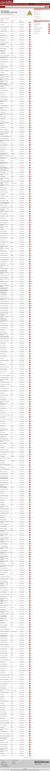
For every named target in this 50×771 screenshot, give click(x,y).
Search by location (36, 14)
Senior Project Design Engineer (5, 55)
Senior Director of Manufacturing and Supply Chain (4, 163)
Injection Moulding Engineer (4, 532)
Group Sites (13, 763)
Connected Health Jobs (43, 769)
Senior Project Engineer (4, 438)
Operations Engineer (3, 371)
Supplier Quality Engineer (4, 220)
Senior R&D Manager (3, 526)
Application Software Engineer (5, 303)
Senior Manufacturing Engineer (5, 136)
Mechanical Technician (3, 349)
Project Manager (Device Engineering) (4, 314)
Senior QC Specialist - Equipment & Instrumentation (4, 170)
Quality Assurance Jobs (37, 769)
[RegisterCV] (12, 4)
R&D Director (2, 694)
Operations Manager (3, 147)
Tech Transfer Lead (3, 142)
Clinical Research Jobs (32, 770)
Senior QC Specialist (3, 61)
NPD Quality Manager (3, 22)
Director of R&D (2, 172)
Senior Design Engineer (4, 554)
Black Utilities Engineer (3, 35)
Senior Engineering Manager (4, 26)
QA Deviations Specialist (4, 59)
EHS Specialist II (2, 176)
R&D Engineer (2, 72)
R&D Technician (2, 432)
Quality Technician (3, 88)
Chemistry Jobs (3, 769)
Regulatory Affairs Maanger (4, 338)
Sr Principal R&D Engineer (4, 259)
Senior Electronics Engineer (4, 377)
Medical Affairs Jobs (15, 770)
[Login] (31, 4)
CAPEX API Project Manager (4, 131)
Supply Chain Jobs (30, 769)
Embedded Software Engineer (5, 629)
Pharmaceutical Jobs (13, 769)
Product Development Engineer (5, 384)
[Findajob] (2, 6)
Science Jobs (26, 770)
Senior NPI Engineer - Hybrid (4, 207)
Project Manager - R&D (3, 242)
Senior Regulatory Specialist (4, 382)
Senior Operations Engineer (4, 589)
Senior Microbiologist (3, 443)
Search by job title (36, 16)
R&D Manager (2, 329)
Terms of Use (14, 762)
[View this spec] (29, 22)
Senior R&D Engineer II (3, 261)
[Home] (2, 4)
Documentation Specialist (4, 305)
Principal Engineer (3, 399)
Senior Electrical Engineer (4, 268)
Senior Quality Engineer (4, 213)
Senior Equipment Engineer (4, 508)
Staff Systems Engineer (3, 351)
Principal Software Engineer (4, 513)
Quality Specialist (3, 397)
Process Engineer (3, 672)
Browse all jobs (36, 12)
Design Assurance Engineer (4, 70)
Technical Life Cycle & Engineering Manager (3, 487)
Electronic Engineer (3, 607)
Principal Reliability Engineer (4, 301)
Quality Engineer (2, 189)
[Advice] (21, 4)
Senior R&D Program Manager (5, 594)
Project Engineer (2, 353)
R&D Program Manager (4, 653)
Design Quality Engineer (4, 327)
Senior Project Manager (4, 105)
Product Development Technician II (3, 404)
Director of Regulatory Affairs (4, 366)
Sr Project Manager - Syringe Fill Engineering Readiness (4, 203)
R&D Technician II (3, 406)
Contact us (35, 19)
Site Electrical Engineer (3, 37)
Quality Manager (2, 94)
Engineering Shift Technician (4, 720)
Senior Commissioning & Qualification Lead (4, 153)
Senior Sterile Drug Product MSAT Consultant (4, 57)
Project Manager (2, 345)
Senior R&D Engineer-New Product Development (4, 738)
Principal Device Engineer (4, 434)
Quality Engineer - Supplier (4, 196)
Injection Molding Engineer (4, 90)
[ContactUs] (26, 4)
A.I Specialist (2, 24)
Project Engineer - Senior (4, 480)
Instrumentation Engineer (4, 66)
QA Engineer (2, 574)
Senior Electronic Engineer (4, 605)
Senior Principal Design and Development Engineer (4, 290)
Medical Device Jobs (25, 769)
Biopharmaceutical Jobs (21, 770)
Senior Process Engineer (4, 277)
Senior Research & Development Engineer (3, 319)
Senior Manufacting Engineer (4, 631)
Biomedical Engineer (3, 657)
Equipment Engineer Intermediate (3, 44)
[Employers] (16, 4)
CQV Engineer (2, 33)
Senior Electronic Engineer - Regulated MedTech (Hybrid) (4, 336)
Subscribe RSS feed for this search (29, 757)
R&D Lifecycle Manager (4, 471)
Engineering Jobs (7, 769)
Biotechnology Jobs (19, 769)
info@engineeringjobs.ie (6, 766)
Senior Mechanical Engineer (4, 659)
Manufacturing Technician (4, 281)
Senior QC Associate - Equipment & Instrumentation (4, 167)
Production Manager (3, 347)
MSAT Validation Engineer (4, 253)
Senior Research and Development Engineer (3, 270)
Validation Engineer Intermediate (3, 51)
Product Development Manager (5, 414)
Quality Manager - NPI (3, 633)
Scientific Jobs (37, 770)
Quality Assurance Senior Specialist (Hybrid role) (4, 288)
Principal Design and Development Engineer (3, 292)
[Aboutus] (7, 4)
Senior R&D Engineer (3, 31)
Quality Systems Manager (4, 679)
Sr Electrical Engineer (3, 231)
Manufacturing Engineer (4, 255)
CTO (1, 362)
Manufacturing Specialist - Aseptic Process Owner (4, 84)
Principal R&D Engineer (3, 233)
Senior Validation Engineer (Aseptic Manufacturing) (4, 478)
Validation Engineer (3, 48)
